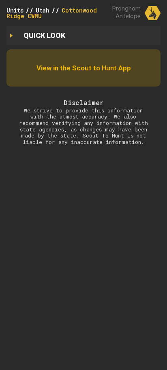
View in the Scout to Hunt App (83, 68)
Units (15, 10)
